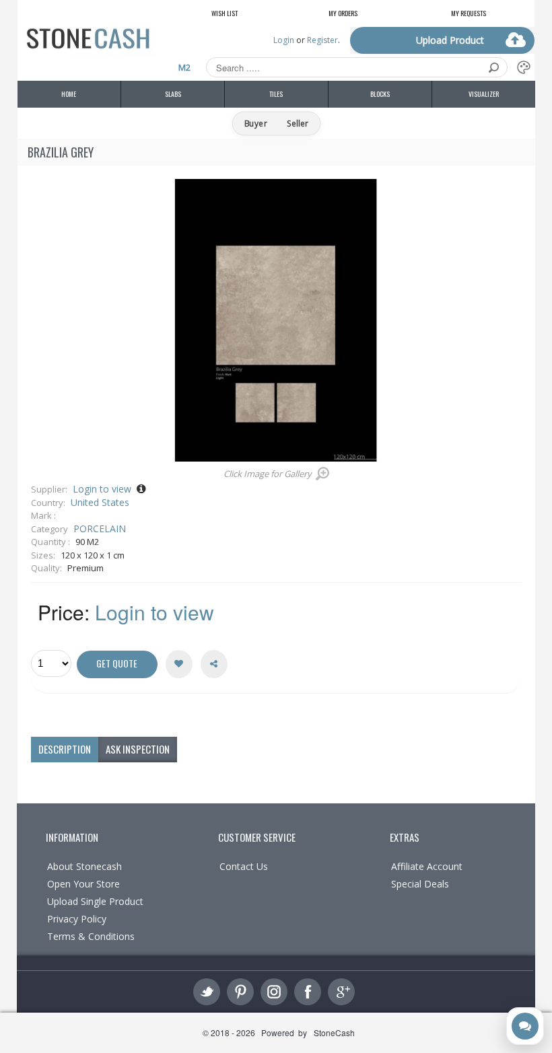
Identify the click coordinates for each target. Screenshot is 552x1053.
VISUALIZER (484, 94)
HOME (68, 94)
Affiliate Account (426, 866)
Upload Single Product (95, 901)
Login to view (102, 488)
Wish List (224, 13)
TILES (276, 94)
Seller (297, 123)
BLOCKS (380, 94)
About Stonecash (84, 866)
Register (322, 40)
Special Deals (420, 883)
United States (100, 502)
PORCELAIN (99, 528)
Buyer (255, 123)
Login (283, 40)
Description (64, 748)
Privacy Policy (76, 918)
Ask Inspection (138, 748)
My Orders (343, 13)
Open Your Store (83, 883)
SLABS (173, 94)
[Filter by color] (523, 67)
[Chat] (525, 1026)
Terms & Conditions (91, 936)
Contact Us (243, 866)
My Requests (468, 13)
